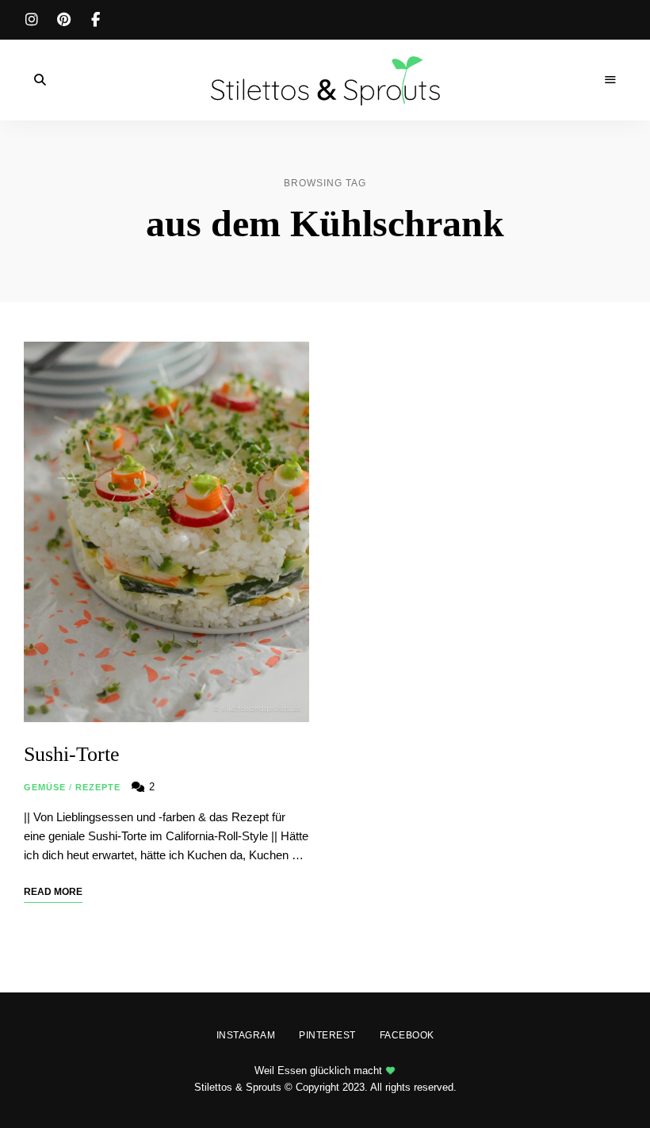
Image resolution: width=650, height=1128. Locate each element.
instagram (32, 20)
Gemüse (45, 787)
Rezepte (98, 787)
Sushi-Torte (72, 754)
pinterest (63, 20)
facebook (95, 20)
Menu (610, 80)
